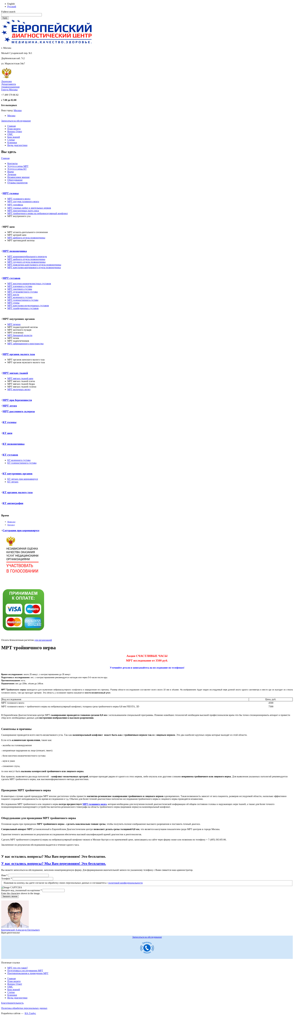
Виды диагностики (17, 145)
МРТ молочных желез (18, 389)
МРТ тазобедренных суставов (23, 308)
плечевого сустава (19, 286)
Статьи (11, 139)
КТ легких (12, 481)
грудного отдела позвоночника (26, 262)
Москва (18, 110)
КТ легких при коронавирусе (22, 479)
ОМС (10, 134)
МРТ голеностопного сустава (22, 300)
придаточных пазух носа (23, 210)
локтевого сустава (19, 289)
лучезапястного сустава (22, 291)
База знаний (13, 137)
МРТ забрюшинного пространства (25, 343)
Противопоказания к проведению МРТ (27, 973)
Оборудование (15, 180)
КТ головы (9, 422)
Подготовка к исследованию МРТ (25, 970)
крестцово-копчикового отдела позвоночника (34, 267)
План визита (14, 128)
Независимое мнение (18, 177)
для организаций (43, 640)
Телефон (6, 878)
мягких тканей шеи (22, 378)
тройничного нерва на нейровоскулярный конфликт (37, 213)
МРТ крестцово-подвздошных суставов (28, 305)
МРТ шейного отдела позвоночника (26, 259)
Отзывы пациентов (17, 182)
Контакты (12, 163)
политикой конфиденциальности (125, 883)
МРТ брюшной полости (19, 335)
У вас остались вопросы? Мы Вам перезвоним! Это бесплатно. (53, 863)
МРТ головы (11, 193)
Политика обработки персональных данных (24, 1008)
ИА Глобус (30, 1013)
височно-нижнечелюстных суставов (29, 283)
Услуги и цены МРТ (17, 166)
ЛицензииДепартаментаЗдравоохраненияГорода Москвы (10, 85)
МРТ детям (10, 405)
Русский (11, 6)
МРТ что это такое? (17, 967)
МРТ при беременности (17, 400)
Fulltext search (8, 11)
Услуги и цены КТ (17, 169)
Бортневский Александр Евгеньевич (20, 930)
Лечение (11, 174)
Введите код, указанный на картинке (21, 890)
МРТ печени (14, 324)
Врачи (10, 171)
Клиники (12, 142)
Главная (11, 126)
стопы (13, 302)
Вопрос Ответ (14, 131)
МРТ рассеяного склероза (19, 411)
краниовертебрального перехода (27, 256)
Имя (4, 875)
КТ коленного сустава (18, 460)
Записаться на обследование (16, 120)
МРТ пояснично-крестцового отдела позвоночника (34, 264)
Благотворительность (12, 1003)
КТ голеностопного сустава (21, 463)
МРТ (9, 378)
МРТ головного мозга (95, 804)
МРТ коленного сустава (19, 297)
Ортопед (11, 525)
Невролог (11, 522)
